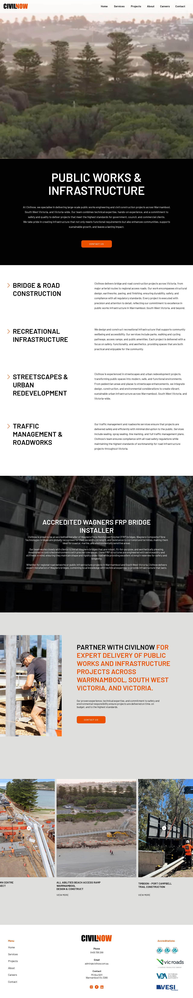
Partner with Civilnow (116, 647)
